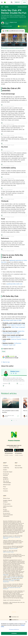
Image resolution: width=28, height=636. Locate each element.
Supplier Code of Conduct (7, 501)
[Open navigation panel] (2, 2)
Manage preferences (14, 629)
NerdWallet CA (15, 619)
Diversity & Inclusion (6, 474)
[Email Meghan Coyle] (13, 373)
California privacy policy (7, 507)
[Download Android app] (19, 450)
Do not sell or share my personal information (8, 515)
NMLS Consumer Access (8, 537)
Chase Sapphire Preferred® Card (16, 325)
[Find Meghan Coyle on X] (11, 373)
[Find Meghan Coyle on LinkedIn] (16, 373)
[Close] (26, 621)
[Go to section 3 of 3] (16, 420)
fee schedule (11, 580)
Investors (5, 490)
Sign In (17, 2)
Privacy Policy (8, 578)
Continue (14, 633)
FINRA (4, 574)
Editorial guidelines (5, 478)
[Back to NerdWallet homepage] (2, 7)
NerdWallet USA (15, 616)
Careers (5, 469)
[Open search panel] (11, 2)
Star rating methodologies (7, 481)
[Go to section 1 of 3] (11, 420)
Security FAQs (18, 467)
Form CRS (12, 577)
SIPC (7, 574)
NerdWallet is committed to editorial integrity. (13, 48)
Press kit (5, 488)
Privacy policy (6, 504)
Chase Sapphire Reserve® (14, 337)
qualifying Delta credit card (14, 284)
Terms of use (6, 498)
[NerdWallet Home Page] (5, 2)
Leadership (6, 467)
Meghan (14, 371)
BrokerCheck (6, 581)
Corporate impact (7, 471)
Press (4, 486)
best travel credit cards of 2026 (12, 320)
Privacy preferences (6, 510)
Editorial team (6, 484)
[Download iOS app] (8, 450)
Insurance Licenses (14, 548)
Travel (6, 6)
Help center (18, 465)
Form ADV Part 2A (19, 577)
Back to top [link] (6, 362)
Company (5, 465)
